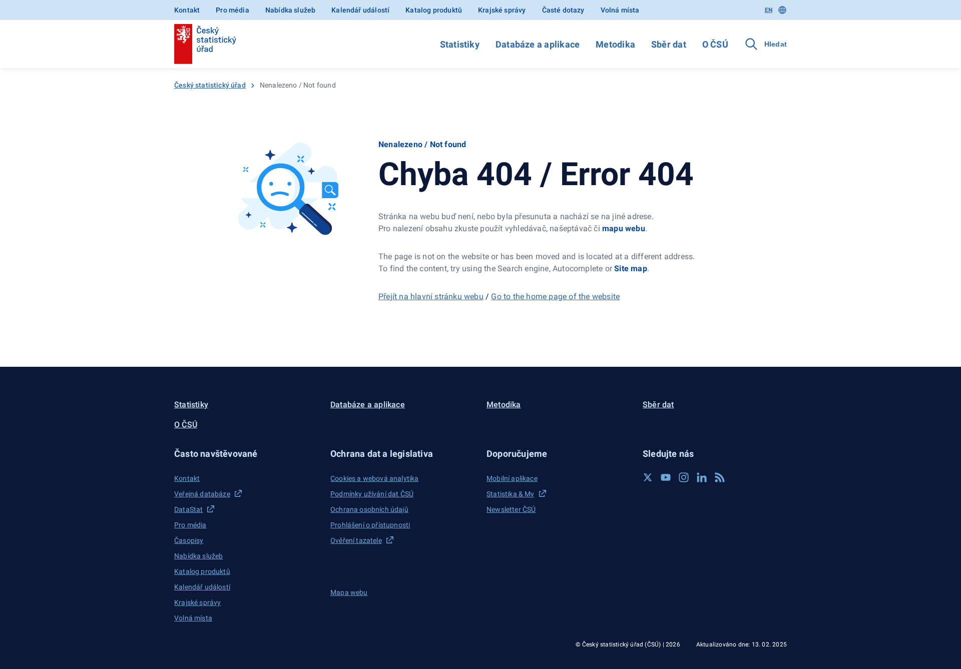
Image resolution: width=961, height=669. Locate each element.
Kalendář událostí (360, 10)
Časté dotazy (563, 10)
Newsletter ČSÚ (511, 509)
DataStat (188, 509)
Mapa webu (349, 592)
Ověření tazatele (356, 540)
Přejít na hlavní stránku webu (431, 296)
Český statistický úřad (210, 85)
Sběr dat (668, 44)
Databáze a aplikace (538, 44)
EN (768, 10)
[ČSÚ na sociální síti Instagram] (684, 477)
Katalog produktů (433, 10)
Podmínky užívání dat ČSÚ (371, 494)
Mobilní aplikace (512, 478)
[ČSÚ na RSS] (720, 477)
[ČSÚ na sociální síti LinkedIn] (702, 477)
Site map (630, 268)
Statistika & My (511, 494)
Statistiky (459, 44)
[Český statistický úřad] (205, 44)
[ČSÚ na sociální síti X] (648, 477)
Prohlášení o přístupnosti (370, 525)
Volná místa (620, 10)
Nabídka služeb (290, 10)
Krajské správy (502, 10)
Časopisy (188, 540)
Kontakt (187, 10)
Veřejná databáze (202, 494)
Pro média (232, 10)
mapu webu (623, 228)
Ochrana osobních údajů (369, 509)
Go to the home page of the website (555, 296)
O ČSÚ (715, 44)
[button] (246, 453)
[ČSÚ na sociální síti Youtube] (666, 477)
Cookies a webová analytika (374, 478)
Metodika (615, 44)
